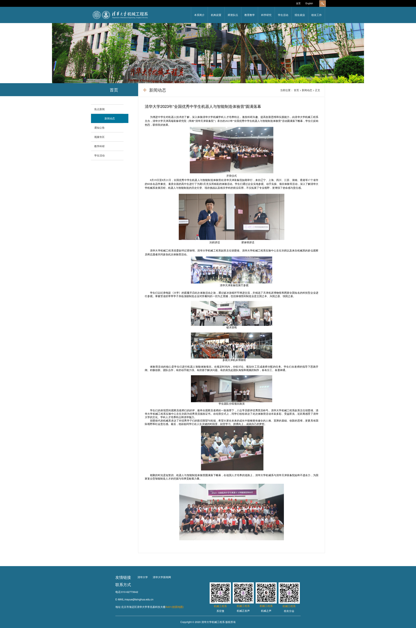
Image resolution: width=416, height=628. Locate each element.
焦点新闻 (99, 109)
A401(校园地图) (174, 607)
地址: (118, 607)
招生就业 (300, 15)
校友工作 (316, 15)
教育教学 (249, 15)
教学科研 (99, 146)
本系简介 (199, 15)
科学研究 (266, 15)
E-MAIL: (120, 599)
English (309, 3)
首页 (298, 3)
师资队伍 (233, 15)
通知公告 (99, 127)
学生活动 (283, 15)
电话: (118, 592)
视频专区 (99, 137)
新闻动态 (307, 90)
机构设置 (216, 15)
